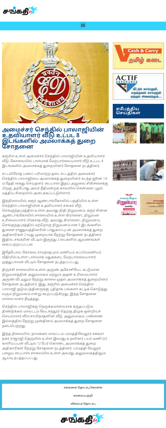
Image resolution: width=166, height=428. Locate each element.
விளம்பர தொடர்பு (83, 404)
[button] (83, 25)
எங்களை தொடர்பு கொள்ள (83, 387)
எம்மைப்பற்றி (83, 395)
